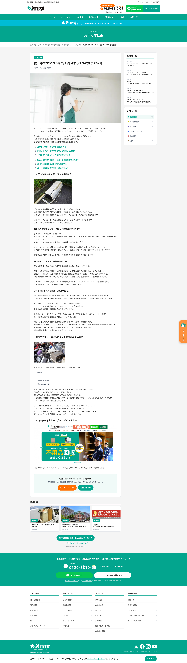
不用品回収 (77, 45)
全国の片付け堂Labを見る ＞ (75, 546)
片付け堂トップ (35, 45)
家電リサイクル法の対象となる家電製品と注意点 (56, 150)
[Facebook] (142, 646)
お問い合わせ (86, 487)
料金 (123, 17)
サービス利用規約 (87, 581)
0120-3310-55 (68, 487)
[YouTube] (154, 646)
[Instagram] (148, 646)
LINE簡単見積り (76, 575)
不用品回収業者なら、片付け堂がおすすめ (53, 154)
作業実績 (79, 17)
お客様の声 (93, 17)
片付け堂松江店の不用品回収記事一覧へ (74, 538)
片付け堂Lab (66, 45)
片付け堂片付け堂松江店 (51, 45)
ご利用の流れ (109, 17)
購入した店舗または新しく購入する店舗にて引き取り (58, 160)
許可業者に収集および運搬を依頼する (52, 163)
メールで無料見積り (114, 575)
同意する (150, 658)
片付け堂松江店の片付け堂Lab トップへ (75, 543)
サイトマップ (153, 651)
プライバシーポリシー (71, 581)
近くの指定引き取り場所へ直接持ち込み (53, 167)
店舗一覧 (134, 17)
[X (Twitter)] (136, 646)
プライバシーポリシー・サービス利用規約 (149, 2)
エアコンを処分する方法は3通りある (51, 147)
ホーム (52, 17)
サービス (64, 17)
